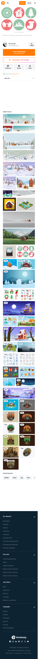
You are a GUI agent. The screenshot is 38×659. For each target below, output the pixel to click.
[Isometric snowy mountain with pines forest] (12, 238)
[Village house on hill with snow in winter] (18, 416)
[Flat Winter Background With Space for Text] (25, 489)
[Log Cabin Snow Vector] (10, 429)
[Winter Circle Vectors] (12, 299)
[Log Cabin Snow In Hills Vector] (10, 312)
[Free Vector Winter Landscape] (7, 128)
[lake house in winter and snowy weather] (11, 322)
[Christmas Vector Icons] (11, 478)
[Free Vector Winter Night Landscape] (26, 200)
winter (6, 655)
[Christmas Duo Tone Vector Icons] (11, 353)
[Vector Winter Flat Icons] (10, 392)
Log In (29, 3)
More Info (7, 77)
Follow (32, 45)
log (21, 655)
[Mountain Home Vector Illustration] (11, 522)
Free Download (19, 52)
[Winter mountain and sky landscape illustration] (18, 511)
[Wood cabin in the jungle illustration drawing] (11, 534)
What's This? (16, 74)
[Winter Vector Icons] (11, 490)
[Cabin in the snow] (12, 500)
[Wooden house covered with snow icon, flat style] (9, 224)
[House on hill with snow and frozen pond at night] (18, 379)
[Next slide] (31, 655)
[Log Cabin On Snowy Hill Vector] (12, 203)
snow (14, 655)
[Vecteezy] (3, 3)
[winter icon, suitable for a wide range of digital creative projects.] (10, 365)
